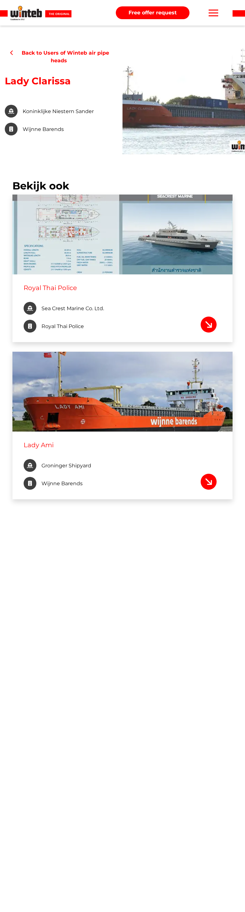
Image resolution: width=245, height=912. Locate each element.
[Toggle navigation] (213, 13)
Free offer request (153, 13)
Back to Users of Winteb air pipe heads (62, 57)
